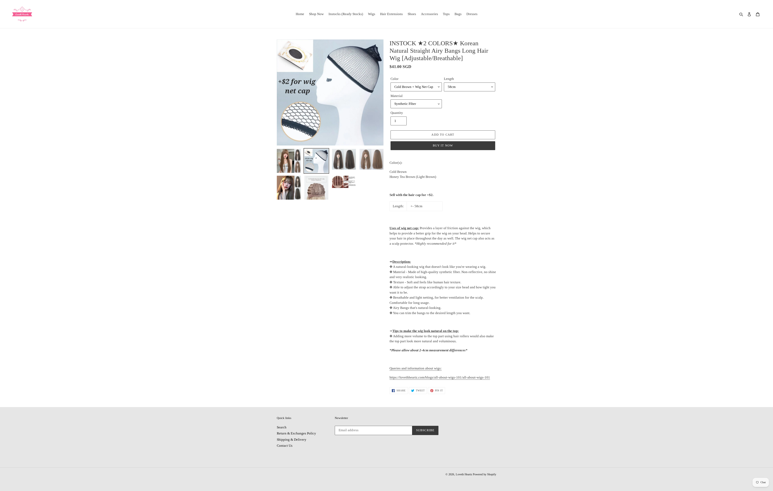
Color (395, 79)
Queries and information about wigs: (416, 368)
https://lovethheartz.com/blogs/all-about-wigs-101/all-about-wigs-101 (440, 377)
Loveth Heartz (464, 474)
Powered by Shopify (484, 474)
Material (397, 96)
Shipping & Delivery (291, 439)
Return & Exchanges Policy (296, 433)
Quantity (397, 113)
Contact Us (284, 446)
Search (281, 427)
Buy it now (443, 145)
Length (449, 79)
